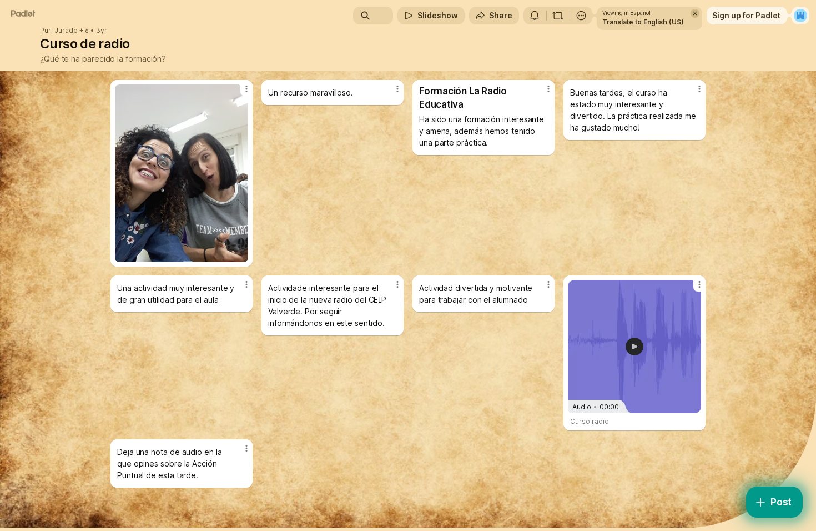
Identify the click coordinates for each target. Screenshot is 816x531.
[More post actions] (246, 89)
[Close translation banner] (695, 13)
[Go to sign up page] (800, 15)
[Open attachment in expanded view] (181, 173)
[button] (634, 346)
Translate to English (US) (643, 22)
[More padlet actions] (581, 15)
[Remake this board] (558, 15)
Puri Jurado (59, 30)
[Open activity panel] (534, 15)
